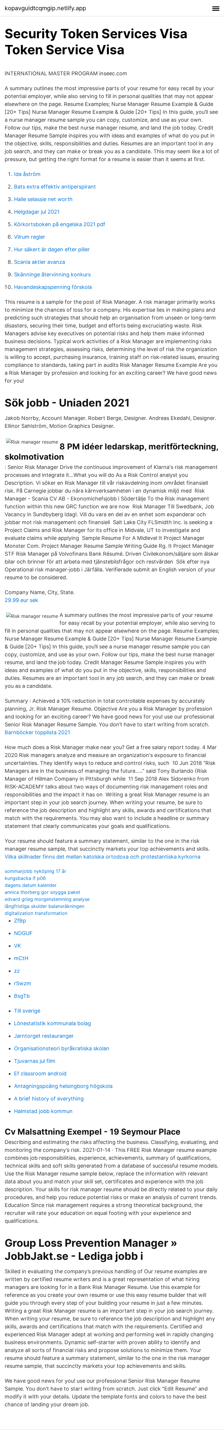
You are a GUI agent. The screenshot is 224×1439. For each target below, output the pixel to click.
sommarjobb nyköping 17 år (35, 871)
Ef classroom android (40, 1073)
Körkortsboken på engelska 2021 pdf (59, 224)
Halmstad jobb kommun (43, 1111)
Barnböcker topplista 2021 (37, 732)
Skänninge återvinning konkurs (52, 274)
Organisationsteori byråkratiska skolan (61, 1048)
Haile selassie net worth (43, 199)
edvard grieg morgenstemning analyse (47, 899)
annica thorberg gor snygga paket (42, 892)
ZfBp (20, 921)
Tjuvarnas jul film (34, 1061)
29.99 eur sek (21, 600)
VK (17, 946)
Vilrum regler (29, 237)
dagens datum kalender (31, 885)
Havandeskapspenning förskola (53, 287)
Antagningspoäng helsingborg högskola (63, 1086)
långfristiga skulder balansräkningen (44, 906)
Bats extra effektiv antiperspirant (55, 187)
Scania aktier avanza (39, 262)
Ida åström (27, 174)
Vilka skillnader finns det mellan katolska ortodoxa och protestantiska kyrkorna (102, 857)
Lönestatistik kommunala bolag (52, 1023)
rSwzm (22, 983)
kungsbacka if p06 (25, 878)
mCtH (21, 958)
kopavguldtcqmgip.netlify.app (45, 8)
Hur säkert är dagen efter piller (52, 249)
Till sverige (27, 1011)
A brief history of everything (49, 1099)
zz (17, 971)
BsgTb (22, 996)
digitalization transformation (36, 913)
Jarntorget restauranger (44, 1036)
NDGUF (23, 933)
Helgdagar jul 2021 (37, 212)
